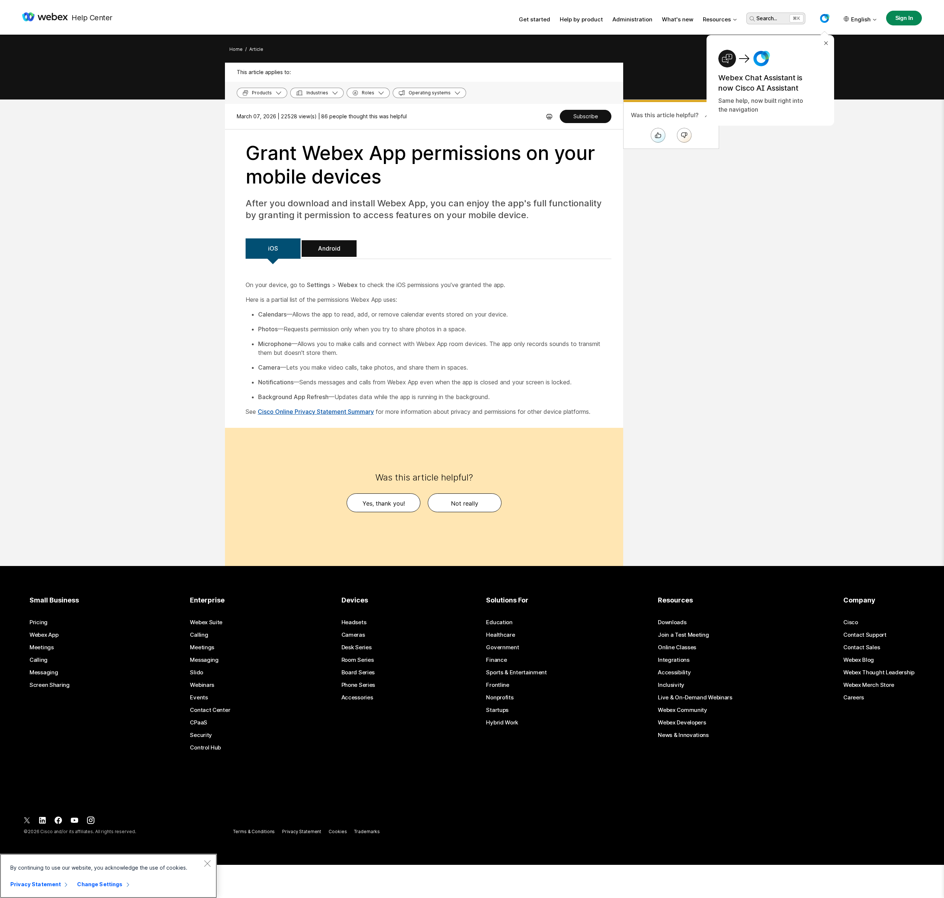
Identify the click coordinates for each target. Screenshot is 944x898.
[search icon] (752, 18)
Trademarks (367, 831)
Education (499, 622)
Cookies (338, 831)
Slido (196, 672)
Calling (39, 660)
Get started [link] (534, 19)
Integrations (673, 660)
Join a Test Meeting (683, 634)
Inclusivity (671, 685)
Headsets (354, 622)
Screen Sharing (50, 685)
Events (199, 697)
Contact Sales (861, 647)
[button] (824, 18)
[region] (108, 876)
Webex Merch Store (868, 685)
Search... (766, 18)
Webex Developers (682, 722)
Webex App (44, 634)
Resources (717, 19)
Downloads (672, 622)
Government (502, 647)
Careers (853, 697)
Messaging (44, 672)
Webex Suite (206, 622)
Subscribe (585, 116)
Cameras (353, 634)
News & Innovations (683, 735)
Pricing (39, 622)
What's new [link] (677, 19)
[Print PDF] (549, 116)
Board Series (358, 672)
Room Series (357, 660)
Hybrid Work (502, 722)
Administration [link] (632, 19)
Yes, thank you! (383, 503)
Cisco (850, 622)
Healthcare (500, 634)
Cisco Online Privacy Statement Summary (316, 411)
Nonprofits (499, 697)
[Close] (207, 863)
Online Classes (677, 647)
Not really (464, 503)
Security (201, 735)
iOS (273, 248)
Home (236, 49)
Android (329, 248)
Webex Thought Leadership (878, 672)
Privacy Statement (301, 831)
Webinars (202, 685)
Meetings (42, 647)
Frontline (497, 685)
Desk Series (356, 647)
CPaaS (198, 722)
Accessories (357, 697)
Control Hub (205, 747)
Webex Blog (858, 660)
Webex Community (682, 710)
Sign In (904, 18)
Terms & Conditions (254, 831)
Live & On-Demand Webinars (695, 697)
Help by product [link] (581, 19)
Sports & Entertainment (516, 672)
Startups (497, 710)
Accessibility (674, 672)
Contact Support (864, 634)
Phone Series (358, 685)
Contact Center (210, 710)
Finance (496, 660)
